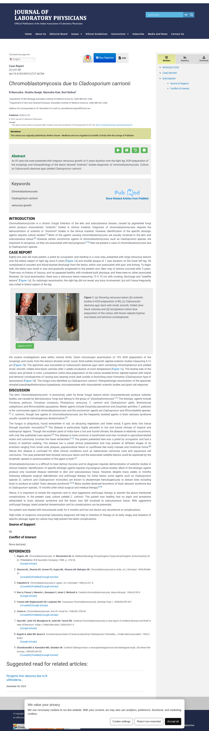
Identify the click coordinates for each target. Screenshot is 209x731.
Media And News (158, 34)
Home (28, 34)
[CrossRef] (25, 577)
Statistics (185, 60)
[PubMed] (36, 577)
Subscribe (138, 34)
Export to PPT (25, 346)
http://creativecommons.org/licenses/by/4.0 (114, 125)
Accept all (173, 721)
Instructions (118, 34)
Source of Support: (179, 83)
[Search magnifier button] (191, 14)
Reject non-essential (149, 721)
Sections (166, 60)
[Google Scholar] (28, 563)
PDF (123, 58)
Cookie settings (121, 721)
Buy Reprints (106, 57)
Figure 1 (70, 260)
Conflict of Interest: (180, 88)
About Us (40, 34)
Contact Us (177, 34)
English (16, 59)
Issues (75, 34)
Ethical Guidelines (97, 34)
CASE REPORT (169, 73)
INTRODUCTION (170, 67)
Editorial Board (59, 34)
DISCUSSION (168, 78)
